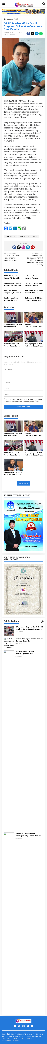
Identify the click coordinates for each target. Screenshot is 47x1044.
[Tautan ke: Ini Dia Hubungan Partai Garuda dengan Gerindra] (9, 643)
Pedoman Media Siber (11, 1040)
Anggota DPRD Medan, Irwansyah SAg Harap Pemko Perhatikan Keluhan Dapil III (28, 835)
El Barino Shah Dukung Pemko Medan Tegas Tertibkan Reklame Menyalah (32, 277)
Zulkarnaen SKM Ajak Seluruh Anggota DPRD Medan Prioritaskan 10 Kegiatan (33, 299)
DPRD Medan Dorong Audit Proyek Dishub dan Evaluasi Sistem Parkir (13, 473)
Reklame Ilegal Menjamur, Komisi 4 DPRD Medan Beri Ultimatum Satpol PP (13, 292)
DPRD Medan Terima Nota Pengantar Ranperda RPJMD (12, 256)
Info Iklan (6, 1038)
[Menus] (4, 3)
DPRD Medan (24, 236)
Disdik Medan (10, 236)
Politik (6, 34)
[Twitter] (19, 247)
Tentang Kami (26, 1038)
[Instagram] (23, 247)
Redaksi (16, 1038)
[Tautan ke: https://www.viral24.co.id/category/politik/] (42, 621)
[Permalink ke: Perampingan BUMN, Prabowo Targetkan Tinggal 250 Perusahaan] (34, 336)
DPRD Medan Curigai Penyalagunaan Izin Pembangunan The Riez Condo (29, 653)
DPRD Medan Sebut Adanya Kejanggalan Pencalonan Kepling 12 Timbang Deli (13, 284)
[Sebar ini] (28, 33)
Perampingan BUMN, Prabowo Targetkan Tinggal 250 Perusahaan (33, 345)
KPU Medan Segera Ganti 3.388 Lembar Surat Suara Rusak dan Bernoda (29, 628)
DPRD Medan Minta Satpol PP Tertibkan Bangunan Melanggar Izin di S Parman (13, 277)
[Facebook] (14, 247)
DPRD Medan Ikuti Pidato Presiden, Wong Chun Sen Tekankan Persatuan (13, 345)
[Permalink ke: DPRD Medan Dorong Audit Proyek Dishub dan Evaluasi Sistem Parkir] (13, 465)
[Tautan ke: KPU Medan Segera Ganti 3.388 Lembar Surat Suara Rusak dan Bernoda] (9, 631)
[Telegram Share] (37, 33)
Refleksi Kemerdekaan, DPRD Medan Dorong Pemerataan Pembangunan (33, 326)
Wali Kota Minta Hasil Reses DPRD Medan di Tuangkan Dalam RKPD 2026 (33, 292)
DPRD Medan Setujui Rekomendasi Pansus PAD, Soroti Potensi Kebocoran (13, 326)
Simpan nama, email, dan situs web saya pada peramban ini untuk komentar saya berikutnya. (23, 400)
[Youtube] (33, 247)
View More (23, 483)
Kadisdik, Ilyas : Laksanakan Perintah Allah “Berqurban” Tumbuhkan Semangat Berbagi (34, 259)
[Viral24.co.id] (24, 4)
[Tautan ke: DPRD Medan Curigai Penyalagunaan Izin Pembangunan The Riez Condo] (9, 740)
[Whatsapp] (41, 33)
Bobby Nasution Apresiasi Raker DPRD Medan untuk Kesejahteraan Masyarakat (12, 299)
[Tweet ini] (32, 33)
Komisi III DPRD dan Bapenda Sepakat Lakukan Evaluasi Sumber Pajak (33, 284)
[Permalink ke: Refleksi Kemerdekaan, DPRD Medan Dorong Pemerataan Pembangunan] (34, 317)
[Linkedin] (28, 247)
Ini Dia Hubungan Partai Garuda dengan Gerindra (29, 640)
